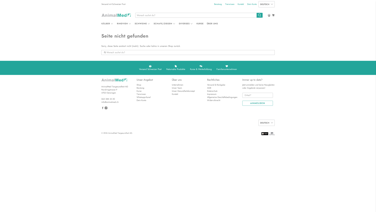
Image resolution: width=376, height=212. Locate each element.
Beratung (218, 4)
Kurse (200, 23)
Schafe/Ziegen (163, 23)
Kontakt (241, 4)
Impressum (211, 94)
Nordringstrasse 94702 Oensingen (109, 91)
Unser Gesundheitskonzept (183, 91)
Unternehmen (177, 84)
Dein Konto (252, 4)
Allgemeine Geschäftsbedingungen (222, 97)
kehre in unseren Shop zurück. (166, 46)
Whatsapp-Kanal (144, 97)
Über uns (212, 23)
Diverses (184, 23)
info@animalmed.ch (110, 102)
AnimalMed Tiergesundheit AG (120, 133)
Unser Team (177, 87)
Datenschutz (212, 91)
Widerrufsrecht (213, 100)
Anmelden (257, 103)
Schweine (141, 23)
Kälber (105, 23)
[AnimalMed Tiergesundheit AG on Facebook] (102, 108)
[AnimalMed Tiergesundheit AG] (116, 15)
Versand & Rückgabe (216, 84)
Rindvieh (122, 23)
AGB (209, 87)
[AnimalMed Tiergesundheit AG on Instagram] (106, 108)
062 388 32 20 (108, 98)
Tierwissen (229, 4)
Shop (139, 84)
